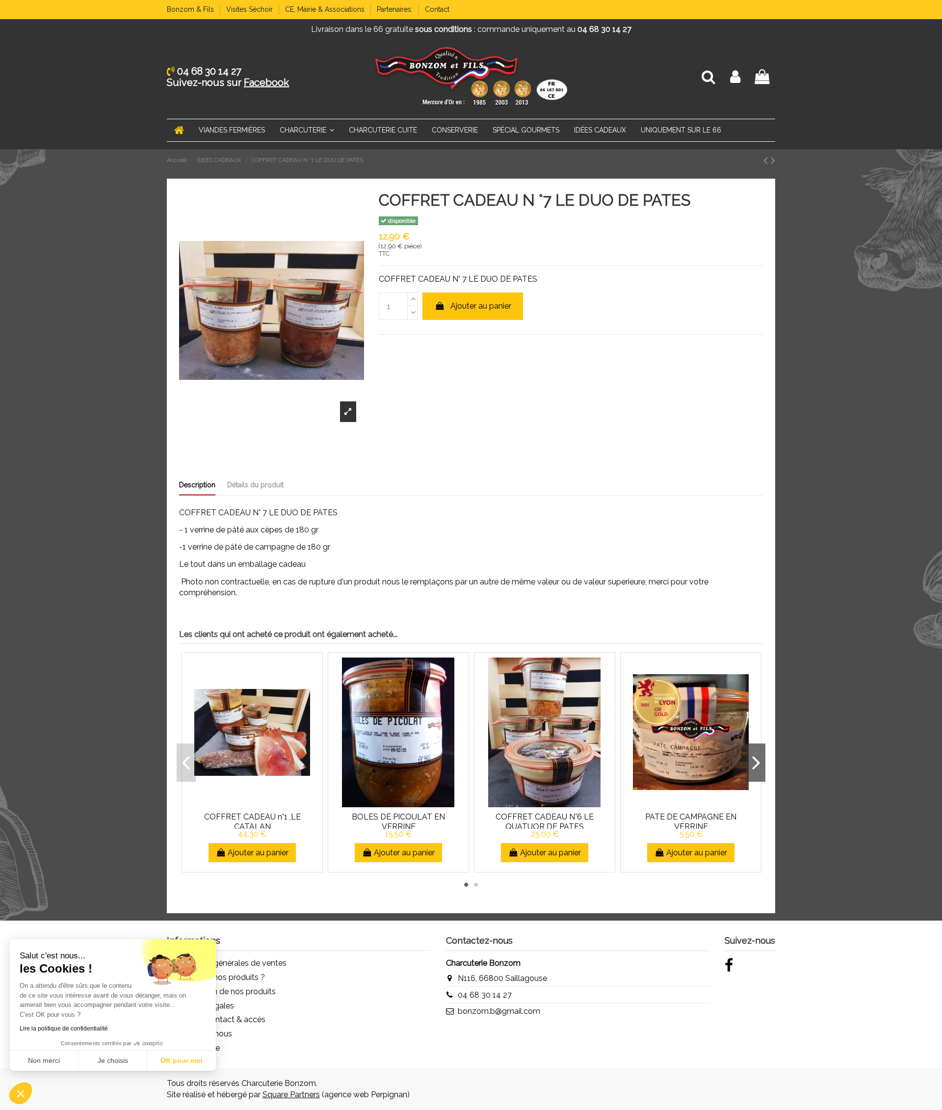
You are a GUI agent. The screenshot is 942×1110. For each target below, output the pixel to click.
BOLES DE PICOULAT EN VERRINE (398, 821)
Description (197, 485)
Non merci (44, 1060)
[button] (20, 1093)
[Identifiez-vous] (735, 77)
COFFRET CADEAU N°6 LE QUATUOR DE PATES (545, 821)
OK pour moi (181, 1060)
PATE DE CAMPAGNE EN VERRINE (690, 821)
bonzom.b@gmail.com (499, 1011)
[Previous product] (767, 160)
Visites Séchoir (250, 9)
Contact (437, 9)
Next (755, 762)
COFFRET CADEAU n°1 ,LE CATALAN (252, 821)
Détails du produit (255, 485)
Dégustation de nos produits (224, 991)
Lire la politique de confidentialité (64, 1028)
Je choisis (113, 1060)
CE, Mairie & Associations (325, 9)
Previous (186, 762)
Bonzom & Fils (191, 9)
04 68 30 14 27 (485, 995)
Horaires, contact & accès (219, 1019)
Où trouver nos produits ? (219, 977)
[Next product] (773, 160)
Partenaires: (396, 9)
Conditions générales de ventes (230, 963)
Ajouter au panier (480, 306)
